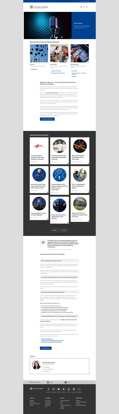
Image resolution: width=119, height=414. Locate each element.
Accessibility (48, 403)
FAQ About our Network (47, 119)
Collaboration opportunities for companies (51, 342)
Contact (68, 382)
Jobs (61, 403)
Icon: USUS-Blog (79, 389)
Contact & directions (64, 400)
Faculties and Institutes (81, 402)
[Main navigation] (87, 7)
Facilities (78, 403)
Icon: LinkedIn (74, 389)
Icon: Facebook (48, 389)
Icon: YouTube (69, 389)
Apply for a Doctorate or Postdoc (65, 405)
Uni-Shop (62, 408)
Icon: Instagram (53, 389)
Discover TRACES (45, 348)
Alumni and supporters (35, 403)
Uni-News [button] (55, 230)
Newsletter (74, 70)
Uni (83, 1)
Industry (31, 405)
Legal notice (47, 400)
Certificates (47, 405)
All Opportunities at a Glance (58, 73)
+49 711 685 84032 (48, 369)
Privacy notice (48, 402)
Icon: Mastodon (64, 389)
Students (32, 400)
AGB (46, 406)
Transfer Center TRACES (51, 92)
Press (61, 402)
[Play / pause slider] (54, 37)
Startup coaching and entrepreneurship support (52, 340)
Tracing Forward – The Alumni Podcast (79, 73)
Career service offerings (47, 338)
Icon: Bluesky (58, 389)
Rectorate (78, 400)
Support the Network (56, 70)
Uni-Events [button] (64, 230)
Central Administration (81, 405)
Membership (34, 69)
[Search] (84, 7)
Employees (32, 402)
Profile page (47, 367)
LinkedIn (74, 76)
